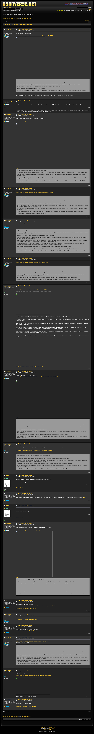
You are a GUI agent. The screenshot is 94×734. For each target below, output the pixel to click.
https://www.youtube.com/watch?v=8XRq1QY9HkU (26, 619)
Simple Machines (51, 727)
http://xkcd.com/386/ (19, 487)
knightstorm (8, 29)
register (9, 7)
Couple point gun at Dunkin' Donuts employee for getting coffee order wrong (29, 366)
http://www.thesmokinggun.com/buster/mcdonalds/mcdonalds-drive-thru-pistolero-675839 (34, 35)
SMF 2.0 (42, 727)
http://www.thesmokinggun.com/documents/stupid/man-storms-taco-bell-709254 (32, 641)
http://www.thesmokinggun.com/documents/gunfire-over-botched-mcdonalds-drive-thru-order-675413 (37, 376)
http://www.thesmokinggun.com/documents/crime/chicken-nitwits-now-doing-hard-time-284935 (35, 605)
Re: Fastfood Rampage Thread (25, 29)
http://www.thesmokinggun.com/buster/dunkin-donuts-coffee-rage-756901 (31, 289)
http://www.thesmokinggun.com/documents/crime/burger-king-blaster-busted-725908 (33, 675)
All (8, 21)
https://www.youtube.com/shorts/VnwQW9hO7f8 (26, 706)
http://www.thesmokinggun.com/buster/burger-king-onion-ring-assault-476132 (32, 262)
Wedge (52, 728)
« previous (87, 20)
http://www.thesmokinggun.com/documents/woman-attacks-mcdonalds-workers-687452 (34, 192)
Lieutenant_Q (8, 101)
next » (90, 20)
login (6, 7)
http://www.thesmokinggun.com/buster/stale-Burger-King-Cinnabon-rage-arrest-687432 (34, 530)
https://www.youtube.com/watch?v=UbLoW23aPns (26, 630)
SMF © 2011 (46, 727)
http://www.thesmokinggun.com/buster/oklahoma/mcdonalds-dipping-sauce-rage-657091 (34, 450)
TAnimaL (7, 475)
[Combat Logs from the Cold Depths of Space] (4, 520)
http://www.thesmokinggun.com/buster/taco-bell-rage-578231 (28, 121)
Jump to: (80, 719)
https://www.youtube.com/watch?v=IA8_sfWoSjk (26, 608)
